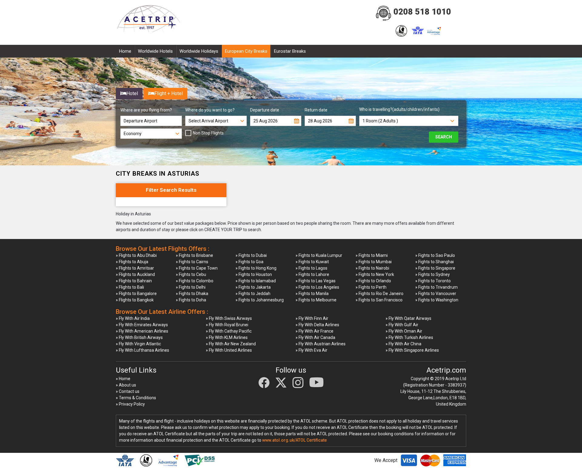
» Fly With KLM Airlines (227, 337)
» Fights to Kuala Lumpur (319, 255)
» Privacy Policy (130, 404)
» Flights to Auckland (135, 274)
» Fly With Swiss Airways (229, 318)
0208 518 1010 (422, 12)
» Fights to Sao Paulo (435, 255)
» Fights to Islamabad (256, 280)
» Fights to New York (375, 274)
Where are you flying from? (146, 110)
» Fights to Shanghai (434, 261)
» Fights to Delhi (191, 287)
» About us (126, 385)
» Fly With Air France (314, 331)
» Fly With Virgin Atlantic (138, 343)
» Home (123, 378)
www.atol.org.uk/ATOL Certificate (294, 440)
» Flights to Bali (130, 287)
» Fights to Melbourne (316, 299)
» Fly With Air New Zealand (231, 343)
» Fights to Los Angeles (317, 287)
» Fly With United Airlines (229, 350)
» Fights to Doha (191, 299)
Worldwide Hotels (155, 51)
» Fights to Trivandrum (436, 287)
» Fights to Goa (249, 261)
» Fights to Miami (372, 255)
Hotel (132, 93)
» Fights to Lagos (311, 268)
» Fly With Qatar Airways (408, 318)
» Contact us (127, 391)
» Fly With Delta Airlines (317, 324)
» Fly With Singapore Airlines (412, 350)
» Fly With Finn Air (312, 318)
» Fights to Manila (312, 293)
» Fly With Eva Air (311, 350)
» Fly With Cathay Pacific (229, 331)
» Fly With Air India (133, 318)
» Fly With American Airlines (142, 331)
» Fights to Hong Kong (256, 268)
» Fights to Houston (254, 274)
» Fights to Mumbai (374, 261)
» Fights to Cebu (191, 274)
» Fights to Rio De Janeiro (379, 293)
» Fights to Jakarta (253, 287)
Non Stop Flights (208, 133)
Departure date (264, 110)
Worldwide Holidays (198, 51)
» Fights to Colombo (194, 280)
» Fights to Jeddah (253, 293)
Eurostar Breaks (290, 51)
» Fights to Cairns (192, 261)
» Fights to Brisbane (194, 255)
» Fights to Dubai (251, 255)
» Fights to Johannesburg (260, 299)
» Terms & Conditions (136, 397)
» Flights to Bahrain (134, 280)
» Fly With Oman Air (404, 331)
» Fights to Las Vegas (316, 280)
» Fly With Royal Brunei (227, 324)
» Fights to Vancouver (435, 293)
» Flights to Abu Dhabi (136, 255)
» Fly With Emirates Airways (142, 324)
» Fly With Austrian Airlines (321, 343)
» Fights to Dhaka (192, 293)
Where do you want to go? (210, 110)
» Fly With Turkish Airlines (409, 337)
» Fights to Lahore (312, 274)
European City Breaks (246, 51)
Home (125, 51)
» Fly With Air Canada (315, 337)
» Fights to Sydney (432, 274)
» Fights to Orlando (373, 280)
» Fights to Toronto (433, 280)
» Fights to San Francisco (379, 299)
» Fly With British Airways (139, 337)
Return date (316, 110)
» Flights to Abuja (132, 261)
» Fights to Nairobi (372, 268)
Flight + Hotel (168, 93)
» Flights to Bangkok (135, 299)
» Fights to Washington (436, 299)
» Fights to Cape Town (197, 268)
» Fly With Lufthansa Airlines (142, 350)
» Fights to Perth (371, 287)
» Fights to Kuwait (312, 261)
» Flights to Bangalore (136, 293)
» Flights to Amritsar (135, 268)
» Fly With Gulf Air (402, 324)
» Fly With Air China (403, 343)
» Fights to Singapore (435, 268)
